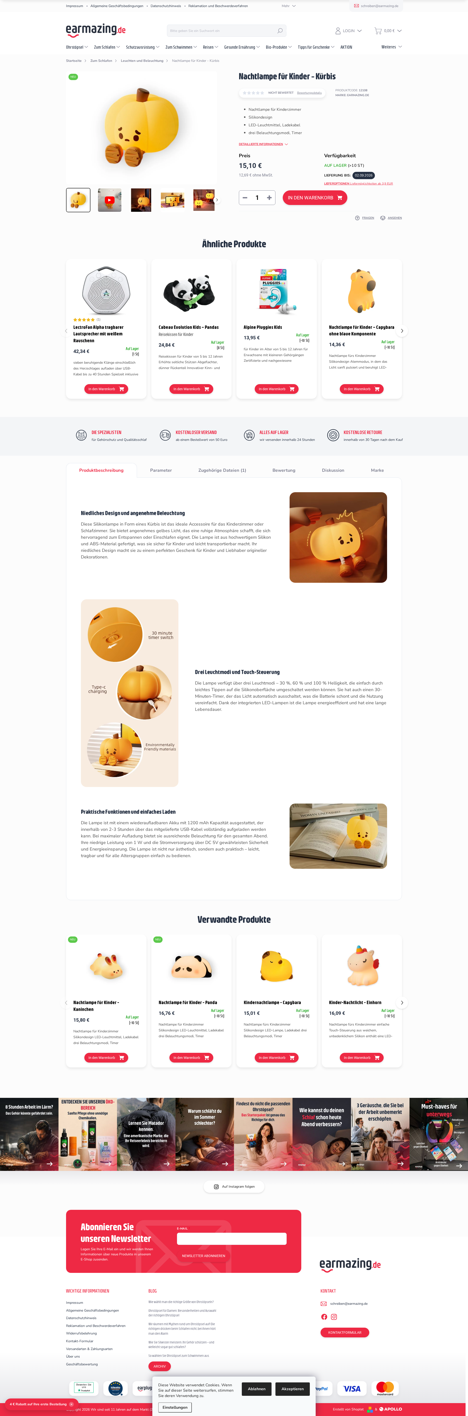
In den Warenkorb (310, 198)
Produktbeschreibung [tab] (101, 470)
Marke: (352, 95)
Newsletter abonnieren (203, 1256)
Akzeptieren (293, 1389)
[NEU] (106, 966)
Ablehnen (256, 1389)
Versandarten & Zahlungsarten (89, 1349)
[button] (402, 331)
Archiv (160, 1366)
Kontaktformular (344, 1332)
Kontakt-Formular (79, 1341)
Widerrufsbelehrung (81, 1333)
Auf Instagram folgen (238, 1186)
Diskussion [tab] (333, 470)
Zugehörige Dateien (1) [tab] (222, 470)
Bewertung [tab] (284, 470)
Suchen (280, 31)
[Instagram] (334, 1316)
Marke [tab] (377, 470)
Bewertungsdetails (309, 93)
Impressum (74, 6)
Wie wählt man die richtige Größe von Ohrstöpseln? (181, 1302)
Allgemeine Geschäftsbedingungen (116, 6)
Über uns (73, 1356)
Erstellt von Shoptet (348, 1409)
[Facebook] (324, 1316)
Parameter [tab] (161, 470)
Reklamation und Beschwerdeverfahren (218, 6)
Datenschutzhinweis (166, 6)
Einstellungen (175, 1407)
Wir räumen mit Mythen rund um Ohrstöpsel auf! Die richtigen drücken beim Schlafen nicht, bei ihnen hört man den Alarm (182, 1328)
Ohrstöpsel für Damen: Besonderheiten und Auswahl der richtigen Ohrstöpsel (182, 1313)
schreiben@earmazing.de (349, 1303)
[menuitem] (77, 47)
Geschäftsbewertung (82, 1364)
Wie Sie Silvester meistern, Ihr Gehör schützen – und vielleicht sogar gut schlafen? (181, 1344)
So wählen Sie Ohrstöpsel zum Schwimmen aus (178, 1356)
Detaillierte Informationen (261, 144)
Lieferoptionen (358, 183)
